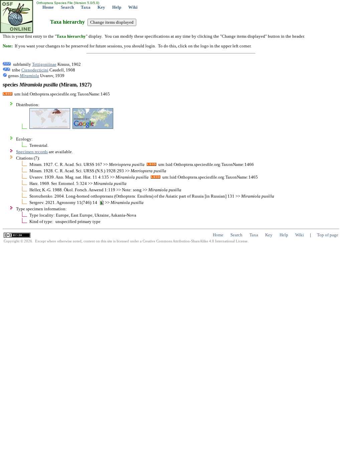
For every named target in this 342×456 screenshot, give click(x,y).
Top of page (327, 234)
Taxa (86, 7)
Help (116, 7)
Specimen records (32, 151)
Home (48, 7)
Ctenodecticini (34, 69)
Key (101, 7)
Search (67, 7)
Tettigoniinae (44, 64)
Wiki (133, 7)
